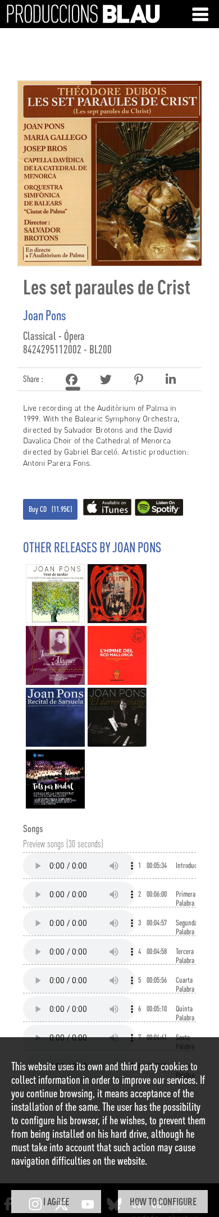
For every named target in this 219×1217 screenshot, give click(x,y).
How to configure (163, 1201)
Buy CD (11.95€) (50, 509)
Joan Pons (44, 315)
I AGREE (56, 1201)
